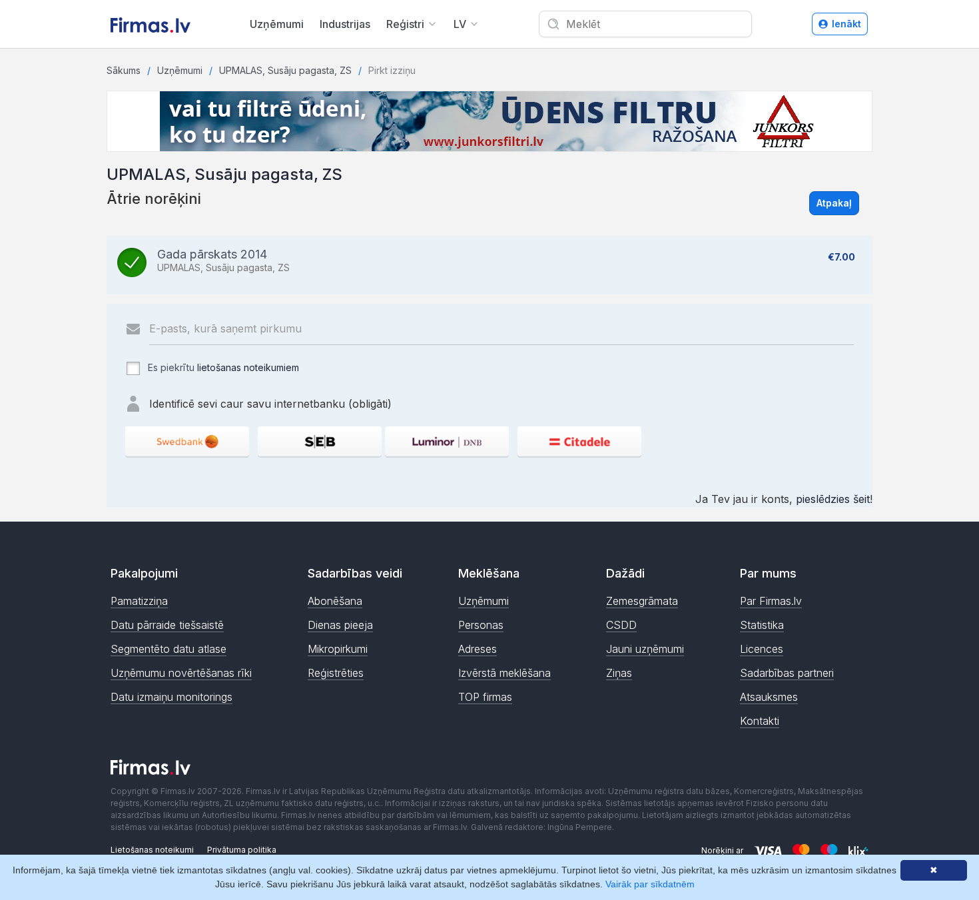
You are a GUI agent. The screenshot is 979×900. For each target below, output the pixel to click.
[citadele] (579, 441)
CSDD (621, 625)
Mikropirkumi (338, 649)
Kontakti (759, 720)
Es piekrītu (222, 367)
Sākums (124, 70)
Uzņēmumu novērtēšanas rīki (181, 672)
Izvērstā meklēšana (504, 672)
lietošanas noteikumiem (248, 367)
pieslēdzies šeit (833, 499)
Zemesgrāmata (642, 601)
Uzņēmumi (277, 24)
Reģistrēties (336, 672)
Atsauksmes (769, 696)
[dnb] (447, 441)
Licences (761, 649)
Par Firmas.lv (771, 601)
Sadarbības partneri (787, 672)
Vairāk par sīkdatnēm (650, 884)
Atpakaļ (834, 203)
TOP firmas (485, 696)
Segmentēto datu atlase (168, 649)
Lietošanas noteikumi (152, 850)
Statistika (762, 625)
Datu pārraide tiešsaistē (167, 625)
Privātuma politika (241, 850)
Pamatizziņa (139, 601)
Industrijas (345, 24)
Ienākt (846, 23)
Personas (480, 625)
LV (460, 24)
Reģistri (405, 24)
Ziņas (619, 672)
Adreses (477, 649)
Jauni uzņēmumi (645, 649)
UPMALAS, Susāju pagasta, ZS (285, 70)
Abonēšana (335, 601)
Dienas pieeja (340, 625)
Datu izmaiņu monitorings (171, 696)
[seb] (320, 441)
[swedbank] (187, 441)
